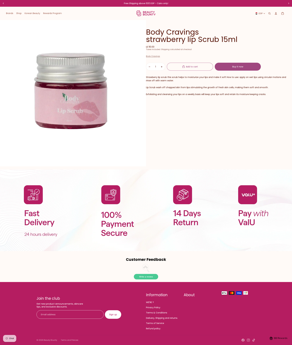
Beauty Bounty (50, 340)
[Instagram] (248, 340)
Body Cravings (153, 56)
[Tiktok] (253, 340)
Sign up (113, 314)
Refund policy (153, 328)
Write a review (146, 276)
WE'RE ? (150, 302)
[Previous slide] (3, 3)
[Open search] (269, 13)
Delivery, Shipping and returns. (162, 318)
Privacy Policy (153, 307)
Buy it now (237, 66)
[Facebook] (243, 340)
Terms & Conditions (156, 312)
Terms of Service (155, 323)
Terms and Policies (69, 340)
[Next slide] (288, 3)
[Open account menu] (276, 13)
